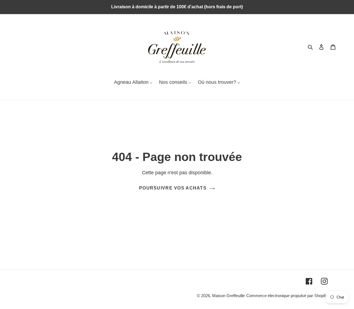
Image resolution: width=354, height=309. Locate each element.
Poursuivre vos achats (173, 188)
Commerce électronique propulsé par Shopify (287, 295)
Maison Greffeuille (228, 295)
